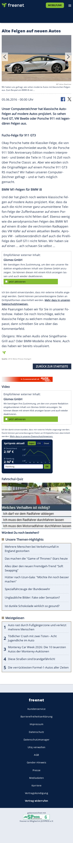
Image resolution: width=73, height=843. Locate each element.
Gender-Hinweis (36, 762)
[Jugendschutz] (36, 816)
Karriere (37, 785)
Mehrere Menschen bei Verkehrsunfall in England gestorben (32, 549)
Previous (5, 57)
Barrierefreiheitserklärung (37, 716)
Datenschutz (36, 731)
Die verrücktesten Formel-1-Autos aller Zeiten (38, 667)
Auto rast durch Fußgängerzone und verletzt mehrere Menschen (37, 627)
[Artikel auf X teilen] (69, 99)
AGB (36, 754)
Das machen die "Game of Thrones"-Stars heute (36, 558)
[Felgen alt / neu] (36, 58)
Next (68, 57)
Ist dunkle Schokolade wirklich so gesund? (32, 606)
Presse (37, 770)
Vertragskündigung (36, 793)
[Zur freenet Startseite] (13, 4)
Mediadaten (36, 777)
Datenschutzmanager (37, 739)
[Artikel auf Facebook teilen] (63, 99)
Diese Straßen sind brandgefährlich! (31, 659)
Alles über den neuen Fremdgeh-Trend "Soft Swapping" (34, 568)
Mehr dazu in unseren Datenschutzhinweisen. (31, 436)
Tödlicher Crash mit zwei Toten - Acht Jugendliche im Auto (32, 638)
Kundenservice (37, 709)
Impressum (36, 724)
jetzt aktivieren (17, 281)
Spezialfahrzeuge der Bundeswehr (27, 589)
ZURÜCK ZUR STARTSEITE (52, 366)
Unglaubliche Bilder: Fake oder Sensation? (32, 597)
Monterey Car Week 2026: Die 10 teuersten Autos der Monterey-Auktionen (37, 649)
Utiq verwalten (36, 747)
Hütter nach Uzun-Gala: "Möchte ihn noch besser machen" (37, 579)
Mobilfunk (55, 5)
